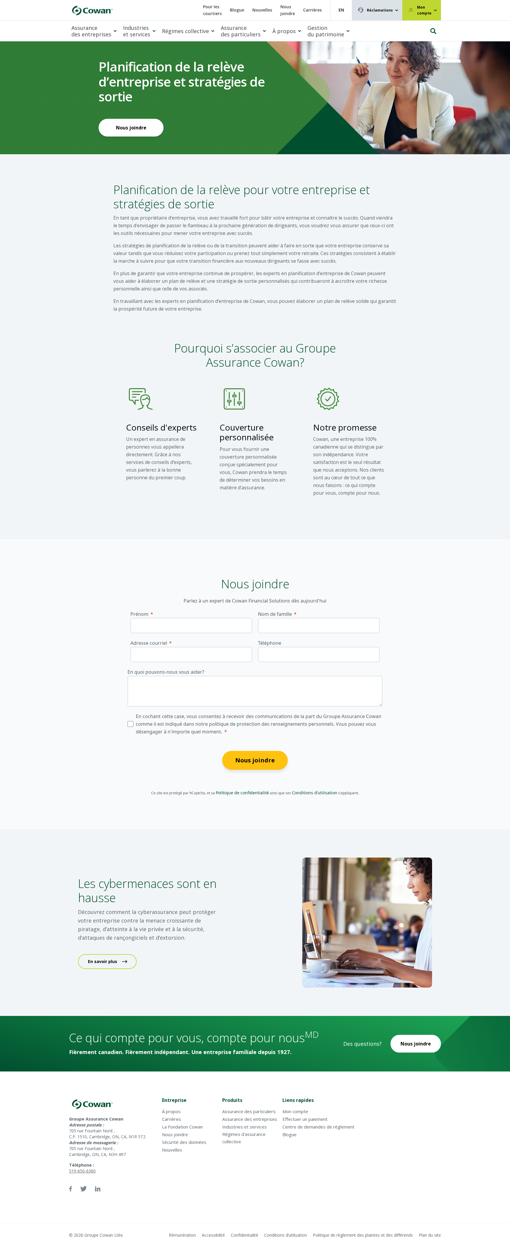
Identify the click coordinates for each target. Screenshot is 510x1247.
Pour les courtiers (212, 10)
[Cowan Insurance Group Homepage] (92, 10)
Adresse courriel (148, 643)
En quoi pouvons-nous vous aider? (166, 672)
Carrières (312, 10)
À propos (284, 31)
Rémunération (182, 1235)
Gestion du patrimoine (326, 31)
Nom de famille (275, 614)
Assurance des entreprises (91, 31)
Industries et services (136, 31)
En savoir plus (102, 961)
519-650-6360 (82, 1171)
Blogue (237, 10)
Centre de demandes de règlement (318, 1127)
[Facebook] (70, 1188)
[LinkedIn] (97, 1188)
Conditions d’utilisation (314, 792)
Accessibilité (213, 1235)
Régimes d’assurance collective (244, 1137)
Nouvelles (262, 10)
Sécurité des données (184, 1142)
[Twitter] (83, 1188)
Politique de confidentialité (242, 792)
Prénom (139, 614)
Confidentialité (244, 1235)
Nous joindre (287, 10)
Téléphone (269, 643)
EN (341, 10)
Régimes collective (185, 31)
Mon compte (424, 10)
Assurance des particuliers (241, 31)
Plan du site (430, 1235)
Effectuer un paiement (305, 1119)
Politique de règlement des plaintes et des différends (363, 1235)
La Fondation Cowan (182, 1127)
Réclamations (380, 10)
